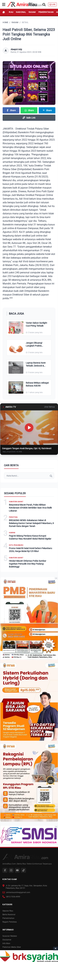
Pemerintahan (46, 12)
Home (5, 22)
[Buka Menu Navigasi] (3, 4)
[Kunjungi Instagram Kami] (11, 870)
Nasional (21, 12)
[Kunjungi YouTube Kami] (17, 870)
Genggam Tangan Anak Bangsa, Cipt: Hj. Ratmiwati (26, 448)
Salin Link (30, 117)
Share (13, 110)
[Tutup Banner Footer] (55, 948)
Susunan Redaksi (9, 936)
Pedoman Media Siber (11, 947)
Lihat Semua (49, 407)
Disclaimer (6, 940)
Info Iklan (6, 943)
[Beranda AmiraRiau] (25, 4)
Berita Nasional (8, 914)
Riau (11, 12)
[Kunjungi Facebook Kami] (4, 870)
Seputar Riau (7, 911)
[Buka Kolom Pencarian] (44, 4)
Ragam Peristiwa (9, 922)
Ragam (32, 12)
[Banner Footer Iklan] (29, 956)
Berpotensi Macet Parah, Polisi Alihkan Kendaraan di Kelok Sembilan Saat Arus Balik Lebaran (30, 508)
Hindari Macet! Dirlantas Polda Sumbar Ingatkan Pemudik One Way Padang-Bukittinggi (27, 564)
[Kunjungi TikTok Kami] (23, 870)
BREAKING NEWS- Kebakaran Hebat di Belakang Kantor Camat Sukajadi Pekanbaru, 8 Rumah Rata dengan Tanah (31, 523)
